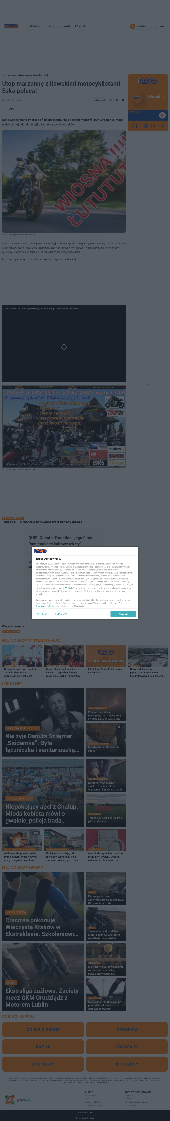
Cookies (52, 606)
